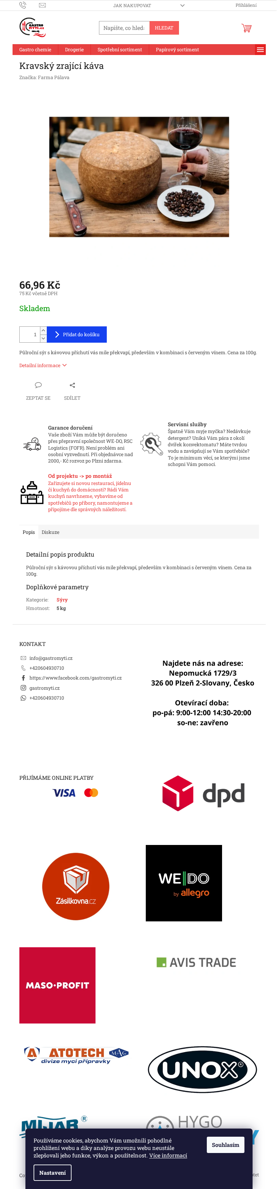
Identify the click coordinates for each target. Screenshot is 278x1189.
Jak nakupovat (132, 5)
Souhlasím (225, 1144)
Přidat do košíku (81, 334)
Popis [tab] (29, 532)
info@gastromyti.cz (51, 658)
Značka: (44, 77)
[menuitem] (35, 49)
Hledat (164, 27)
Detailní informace (39, 365)
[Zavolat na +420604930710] (29, 5)
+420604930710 (46, 668)
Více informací (168, 1155)
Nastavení (52, 1172)
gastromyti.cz (44, 688)
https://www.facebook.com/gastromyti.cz (75, 677)
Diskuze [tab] (50, 532)
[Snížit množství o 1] (43, 338)
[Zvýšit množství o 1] (43, 331)
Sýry (62, 599)
